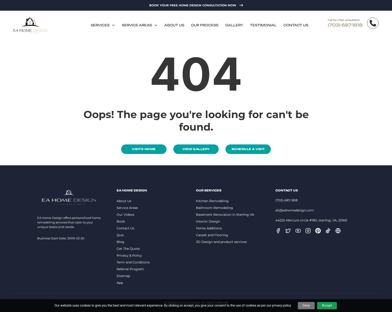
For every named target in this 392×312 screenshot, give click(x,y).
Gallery (234, 25)
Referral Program (130, 269)
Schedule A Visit (248, 149)
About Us (174, 25)
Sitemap (123, 276)
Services (100, 25)
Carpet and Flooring (212, 235)
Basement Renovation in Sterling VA (225, 215)
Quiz (120, 235)
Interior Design (208, 221)
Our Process (204, 25)
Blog (120, 242)
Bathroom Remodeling (214, 208)
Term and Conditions (133, 262)
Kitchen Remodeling (212, 201)
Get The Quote (128, 249)
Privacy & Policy (129, 255)
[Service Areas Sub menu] (155, 25)
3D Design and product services (221, 242)
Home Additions (209, 228)
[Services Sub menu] (113, 25)
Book (121, 221)
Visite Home (144, 149)
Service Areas (137, 25)
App (120, 283)
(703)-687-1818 (345, 24)
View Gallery (196, 149)
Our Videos (125, 215)
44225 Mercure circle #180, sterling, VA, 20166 (311, 220)
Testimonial (263, 25)
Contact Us (295, 25)
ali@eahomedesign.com (294, 210)
